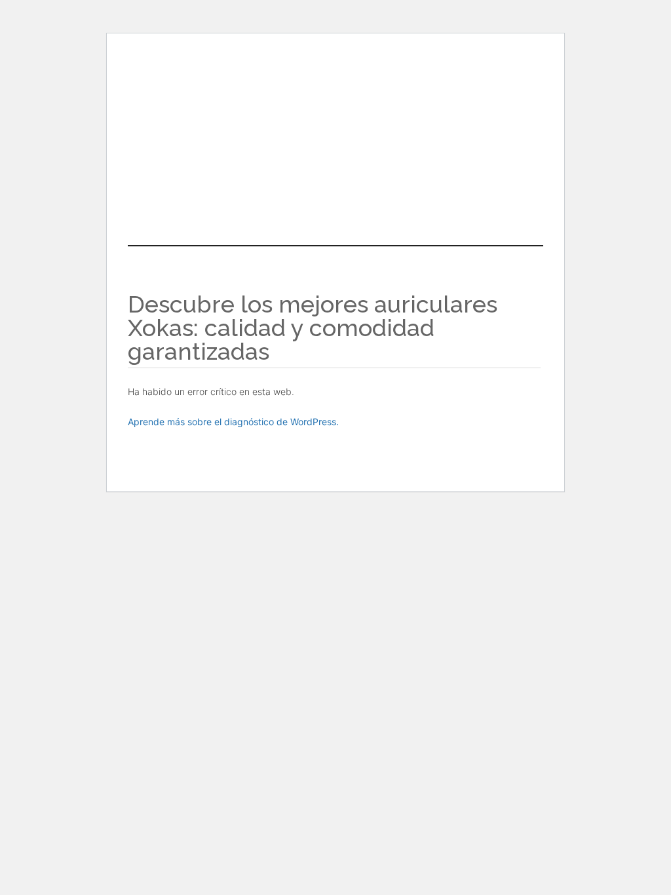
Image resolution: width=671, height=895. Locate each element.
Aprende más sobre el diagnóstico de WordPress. (233, 421)
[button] (335, 180)
